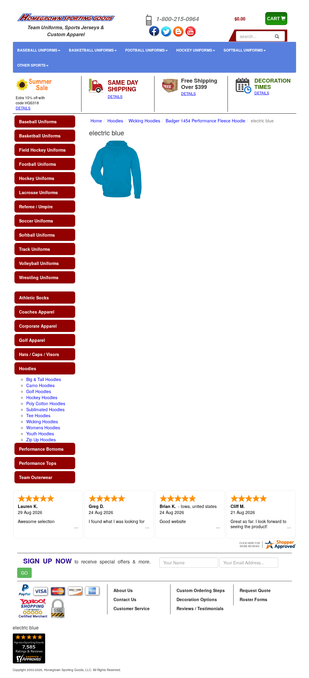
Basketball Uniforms (91, 50)
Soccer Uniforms (36, 221)
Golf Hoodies (38, 391)
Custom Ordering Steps (201, 590)
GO (24, 573)
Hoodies (27, 368)
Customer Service (131, 608)
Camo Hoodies (40, 385)
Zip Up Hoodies (41, 440)
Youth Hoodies (40, 433)
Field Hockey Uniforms (42, 150)
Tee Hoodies (38, 415)
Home (96, 121)
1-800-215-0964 (177, 18)
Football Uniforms (145, 50)
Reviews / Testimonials (200, 608)
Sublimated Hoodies (45, 409)
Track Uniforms (34, 249)
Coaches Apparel (36, 312)
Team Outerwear (35, 477)
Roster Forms (253, 599)
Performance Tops (37, 463)
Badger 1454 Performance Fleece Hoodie (205, 121)
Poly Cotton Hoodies (45, 403)
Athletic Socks (34, 298)
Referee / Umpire (36, 206)
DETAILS (23, 107)
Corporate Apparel (38, 326)
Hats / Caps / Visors (39, 354)
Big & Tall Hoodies (43, 379)
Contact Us (124, 599)
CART (274, 18)
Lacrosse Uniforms (38, 192)
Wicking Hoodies (42, 421)
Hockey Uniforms (194, 50)
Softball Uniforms (243, 50)
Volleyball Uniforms (39, 263)
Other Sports (31, 65)
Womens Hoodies (43, 427)
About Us (123, 590)
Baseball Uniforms (37, 50)
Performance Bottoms (41, 449)
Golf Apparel (32, 340)
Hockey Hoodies (41, 397)
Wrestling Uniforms (39, 277)
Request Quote (255, 590)
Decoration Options (197, 599)
